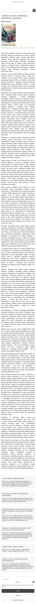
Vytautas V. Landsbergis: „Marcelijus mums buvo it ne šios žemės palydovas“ (16, 529)
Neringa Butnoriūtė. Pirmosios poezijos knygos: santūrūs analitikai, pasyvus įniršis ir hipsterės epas (18, 511)
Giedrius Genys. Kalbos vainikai (12, 547)
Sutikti (18, 591)
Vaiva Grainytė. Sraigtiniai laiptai (13, 478)
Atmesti (18, 595)
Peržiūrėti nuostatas (18, 600)
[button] (33, 582)
